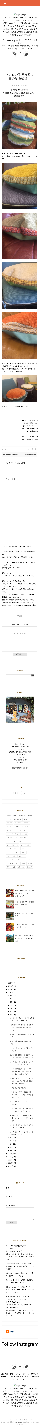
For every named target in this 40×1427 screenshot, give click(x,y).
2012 (10, 1166)
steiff (9, 826)
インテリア (25, 826)
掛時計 (23, 863)
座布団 (30, 863)
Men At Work (10, 1310)
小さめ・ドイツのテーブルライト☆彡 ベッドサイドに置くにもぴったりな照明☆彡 (21, 1081)
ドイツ (23, 852)
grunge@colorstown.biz (11, 568)
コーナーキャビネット (13, 834)
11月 (11, 999)
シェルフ (24, 834)
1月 (11, 1150)
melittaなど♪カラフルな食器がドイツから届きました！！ (24, 938)
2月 (11, 1147)
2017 (10, 992)
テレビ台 (16, 852)
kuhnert (18, 823)
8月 (11, 1008)
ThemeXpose (17, 1422)
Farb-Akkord (10, 1296)
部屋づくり (21, 867)
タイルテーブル (25, 845)
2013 (10, 1163)
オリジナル (10, 830)
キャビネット (27, 830)
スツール (9, 837)
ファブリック (20, 859)
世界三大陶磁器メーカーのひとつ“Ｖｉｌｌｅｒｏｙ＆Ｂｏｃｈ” (24, 893)
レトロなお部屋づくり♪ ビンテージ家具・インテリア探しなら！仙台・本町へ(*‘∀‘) (21, 1071)
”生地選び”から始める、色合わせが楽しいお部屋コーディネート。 (21, 1027)
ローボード (10, 863)
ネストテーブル (11, 856)
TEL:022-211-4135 (27, 557)
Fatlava (9, 823)
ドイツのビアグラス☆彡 (18, 1088)
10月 (11, 1002)
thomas (16, 826)
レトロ (28, 859)
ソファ (9, 841)
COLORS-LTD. (11, 1248)
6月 (11, 1014)
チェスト (16, 848)
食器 (14, 867)
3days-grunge (27, 1419)
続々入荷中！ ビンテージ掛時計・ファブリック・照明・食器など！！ (21, 1118)
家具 (17, 863)
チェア (9, 848)
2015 (10, 1156)
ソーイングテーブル (20, 837)
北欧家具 (29, 867)
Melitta (26, 823)
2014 (10, 1160)
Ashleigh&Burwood (25, 815)
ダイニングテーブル (12, 845)
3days (8, 1254)
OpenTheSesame (12, 1263)
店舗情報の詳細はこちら (20, 768)
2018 (10, 989)
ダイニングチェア (19, 841)
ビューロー (22, 856)
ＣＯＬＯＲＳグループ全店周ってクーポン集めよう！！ (24, 904)
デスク (9, 852)
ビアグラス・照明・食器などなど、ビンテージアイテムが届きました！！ (21, 1095)
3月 (11, 1144)
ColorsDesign (11, 1305)
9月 (11, 1005)
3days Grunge (11, 1287)
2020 (10, 983)
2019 (10, 986)
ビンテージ (10, 859)
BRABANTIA (17, 819)
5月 (11, 1137)
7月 (11, 1011)
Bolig (8, 1280)
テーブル (24, 848)
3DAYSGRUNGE (11, 815)
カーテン (18, 830)
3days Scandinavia (12, 1273)
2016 (10, 1153)
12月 (11, 995)
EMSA (25, 819)
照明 (8, 867)
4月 (11, 1141)
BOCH (9, 819)
